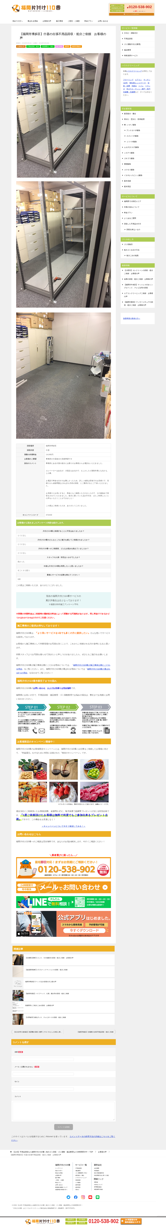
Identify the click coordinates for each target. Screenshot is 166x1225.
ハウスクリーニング (134, 71)
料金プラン (88, 21)
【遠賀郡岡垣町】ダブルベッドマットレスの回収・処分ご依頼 (46, 970)
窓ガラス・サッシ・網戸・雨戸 (138, 89)
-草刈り (77, 1189)
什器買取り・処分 (47, 46)
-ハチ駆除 (77, 1182)
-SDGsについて (98, 1184)
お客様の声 (47, 21)
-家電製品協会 (98, 1187)
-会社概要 (96, 1168)
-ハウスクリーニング (81, 1177)
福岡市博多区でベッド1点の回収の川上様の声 (40, 982)
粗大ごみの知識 (132, 255)
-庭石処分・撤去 (79, 1175)
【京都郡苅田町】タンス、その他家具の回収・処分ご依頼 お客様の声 (49, 958)
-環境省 (96, 1182)
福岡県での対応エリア (132, 201)
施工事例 (59, 21)
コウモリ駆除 (129, 170)
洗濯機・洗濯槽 (129, 92)
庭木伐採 (127, 181)
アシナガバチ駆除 (133, 130)
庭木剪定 (127, 186)
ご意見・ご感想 (74, 21)
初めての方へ (18, 21)
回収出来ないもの (133, 229)
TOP (53, 1152)
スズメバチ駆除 (132, 136)
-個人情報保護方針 (99, 1173)
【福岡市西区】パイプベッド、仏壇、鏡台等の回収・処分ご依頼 (47, 993)
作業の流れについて (131, 207)
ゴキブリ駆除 (129, 158)
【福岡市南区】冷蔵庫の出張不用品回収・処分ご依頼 (95, 1032)
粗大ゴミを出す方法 (131, 250)
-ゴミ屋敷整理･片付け (81, 1173)
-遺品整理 (77, 1170)
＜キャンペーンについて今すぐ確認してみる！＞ (64, 826)
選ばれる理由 (33, 21)
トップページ (59, 1168)
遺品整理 (127, 50)
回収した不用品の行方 (132, 224)
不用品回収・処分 (33, 46)
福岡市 (67, 46)
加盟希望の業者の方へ (131, 318)
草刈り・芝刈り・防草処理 (134, 119)
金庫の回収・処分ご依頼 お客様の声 (138, 279)
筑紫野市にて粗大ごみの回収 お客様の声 (39, 1005)
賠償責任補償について (61, 1187)
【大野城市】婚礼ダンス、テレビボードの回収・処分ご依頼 (45, 1017)
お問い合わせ (103, 21)
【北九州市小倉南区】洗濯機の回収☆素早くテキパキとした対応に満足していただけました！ (39, 1032)
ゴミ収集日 (128, 244)
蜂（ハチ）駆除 (130, 125)
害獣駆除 (127, 164)
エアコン (138, 80)
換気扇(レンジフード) (137, 83)
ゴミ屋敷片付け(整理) (132, 44)
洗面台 (134, 86)
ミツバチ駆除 (132, 142)
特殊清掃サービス (131, 55)
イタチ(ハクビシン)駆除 (133, 175)
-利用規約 (96, 1170)
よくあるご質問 (130, 218)
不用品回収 (128, 39)
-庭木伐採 (77, 1185)
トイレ (141, 86)
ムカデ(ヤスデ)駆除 (131, 147)
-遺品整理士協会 (98, 1189)
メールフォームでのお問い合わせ (132, 14)
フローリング (128, 80)
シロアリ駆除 (129, 153)
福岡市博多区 (76, 46)
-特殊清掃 (77, 1180)
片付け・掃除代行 (131, 33)
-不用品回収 (78, 1168)
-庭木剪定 (77, 1187)
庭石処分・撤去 (130, 114)
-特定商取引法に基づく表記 (101, 1175)
